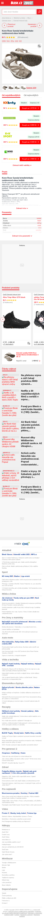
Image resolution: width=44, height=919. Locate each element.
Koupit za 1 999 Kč (29, 159)
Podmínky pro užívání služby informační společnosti (21, 912)
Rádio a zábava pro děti (9, 898)
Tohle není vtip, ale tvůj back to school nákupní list (17, 756)
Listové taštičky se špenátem (10, 629)
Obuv (29, 18)
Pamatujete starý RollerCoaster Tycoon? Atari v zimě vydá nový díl (22, 805)
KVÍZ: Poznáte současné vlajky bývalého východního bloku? (20, 745)
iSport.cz (6, 452)
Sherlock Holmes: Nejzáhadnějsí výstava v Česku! (17, 816)
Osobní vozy (6, 834)
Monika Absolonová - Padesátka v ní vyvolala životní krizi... (19, 627)
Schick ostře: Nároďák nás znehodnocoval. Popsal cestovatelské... (30, 459)
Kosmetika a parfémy (8, 875)
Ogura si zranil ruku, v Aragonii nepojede (14, 655)
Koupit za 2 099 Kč (29, 125)
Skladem (24, 103)
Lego (3, 870)
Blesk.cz (6, 406)
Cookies (16, 914)
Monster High (6, 865)
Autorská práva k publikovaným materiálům (21, 911)
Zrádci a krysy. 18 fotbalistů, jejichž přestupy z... (31, 474)
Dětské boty (5, 880)
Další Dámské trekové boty (12, 294)
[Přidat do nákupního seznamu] (39, 46)
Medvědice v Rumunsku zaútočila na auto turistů (16, 819)
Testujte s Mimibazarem (9, 862)
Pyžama (4, 872)
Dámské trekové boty (20, 21)
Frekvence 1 (6, 900)
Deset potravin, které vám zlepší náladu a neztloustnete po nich (21, 780)
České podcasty (7, 895)
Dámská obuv (6, 21)
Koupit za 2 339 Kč (29, 142)
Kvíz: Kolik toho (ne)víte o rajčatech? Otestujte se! (17, 720)
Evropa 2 (4, 903)
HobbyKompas (6, 844)
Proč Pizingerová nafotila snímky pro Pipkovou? (16, 821)
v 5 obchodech (8, 344)
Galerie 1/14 (31, 88)
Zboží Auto (5, 849)
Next (41, 319)
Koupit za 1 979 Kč (29, 108)
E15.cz (5, 375)
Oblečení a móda (19, 18)
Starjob (4, 893)
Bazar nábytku (6, 885)
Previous (3, 319)
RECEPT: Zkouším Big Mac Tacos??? (13, 763)
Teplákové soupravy (8, 877)
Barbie (4, 867)
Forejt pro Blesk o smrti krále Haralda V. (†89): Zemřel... (31, 409)
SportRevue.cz (8, 471)
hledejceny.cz (6, 829)
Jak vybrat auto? (7, 854)
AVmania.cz (7, 390)
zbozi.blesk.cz (6, 18)
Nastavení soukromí (26, 914)
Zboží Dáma (5, 837)
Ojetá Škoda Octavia (8, 852)
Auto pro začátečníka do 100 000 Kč (13, 847)
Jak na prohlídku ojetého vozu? (11, 842)
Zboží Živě (5, 832)
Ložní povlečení (6, 882)
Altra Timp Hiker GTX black (14, 297)
